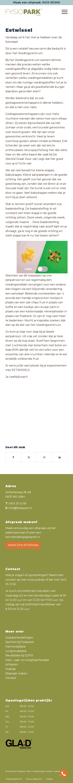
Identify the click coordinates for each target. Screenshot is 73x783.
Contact (10, 678)
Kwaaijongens (38, 771)
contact (10, 579)
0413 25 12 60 (17, 503)
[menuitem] (63, 12)
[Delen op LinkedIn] (59, 457)
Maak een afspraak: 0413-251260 (36, 2)
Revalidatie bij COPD (19, 655)
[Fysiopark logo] (30, 12)
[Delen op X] (28, 457)
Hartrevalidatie (15, 646)
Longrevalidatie (15, 651)
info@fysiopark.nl (20, 508)
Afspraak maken (16, 673)
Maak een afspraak (23, 545)
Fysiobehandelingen (19, 637)
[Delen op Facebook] (13, 457)
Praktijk (10, 669)
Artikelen (11, 664)
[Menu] (63, 12)
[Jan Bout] (36, 397)
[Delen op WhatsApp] (44, 457)
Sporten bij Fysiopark (19, 642)
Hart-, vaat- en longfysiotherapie (27, 660)
